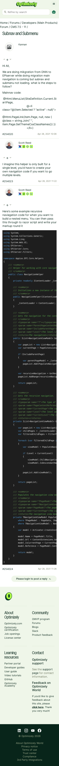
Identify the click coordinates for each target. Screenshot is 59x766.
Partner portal (12, 663)
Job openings (12, 633)
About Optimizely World (29, 743)
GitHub (8, 679)
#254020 (7, 134)
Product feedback (42, 634)
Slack (35, 630)
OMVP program (41, 619)
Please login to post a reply (33, 579)
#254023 (7, 181)
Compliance (29, 756)
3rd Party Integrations (29, 759)
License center (12, 637)
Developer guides (14, 667)
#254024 (7, 568)
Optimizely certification (11, 628)
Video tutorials (12, 675)
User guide (10, 671)
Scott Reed (24, 142)
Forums (15, 22)
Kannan (22, 44)
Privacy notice (29, 746)
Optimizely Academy (10, 684)
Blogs (35, 626)
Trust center (29, 753)
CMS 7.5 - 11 (18, 26)
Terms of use (29, 749)
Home (4, 22)
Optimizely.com (13, 623)
